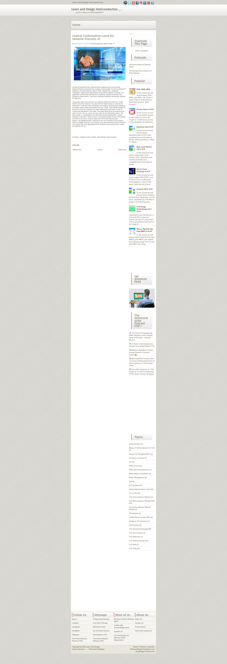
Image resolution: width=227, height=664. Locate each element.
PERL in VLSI (134, 466)
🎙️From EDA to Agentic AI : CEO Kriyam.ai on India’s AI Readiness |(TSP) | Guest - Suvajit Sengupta (141, 371)
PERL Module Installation (139, 473)
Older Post (122, 150)
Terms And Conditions (143, 631)
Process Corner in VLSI (145, 109)
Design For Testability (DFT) (139, 454)
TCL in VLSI (133, 493)
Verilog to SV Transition (138, 521)
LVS (130, 462)
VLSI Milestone (135, 537)
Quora (74, 619)
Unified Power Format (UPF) (139, 517)
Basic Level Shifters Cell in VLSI (144, 148)
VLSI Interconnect (136, 533)
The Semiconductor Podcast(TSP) (142, 501)
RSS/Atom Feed (99, 627)
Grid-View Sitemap (100, 623)
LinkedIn (75, 623)
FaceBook (75, 631)
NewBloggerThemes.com (145, 651)
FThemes (142, 647)
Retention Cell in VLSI (145, 127)
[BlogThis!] (75, 145)
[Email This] (73, 145)
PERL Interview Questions (139, 470)
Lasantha (150, 647)
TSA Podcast (134, 513)
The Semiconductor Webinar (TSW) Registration (121, 637)
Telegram (75, 634)
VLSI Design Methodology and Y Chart (144, 209)
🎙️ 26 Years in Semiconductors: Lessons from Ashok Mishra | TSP (141, 345)
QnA (130, 481)
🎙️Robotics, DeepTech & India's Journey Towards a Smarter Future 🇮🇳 (141, 352)
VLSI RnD (132, 544)
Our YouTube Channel (101, 631)
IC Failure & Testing (136, 458)
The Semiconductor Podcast (140, 497)
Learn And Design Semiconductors (87, 2)
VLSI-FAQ (132, 548)
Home (76, 24)
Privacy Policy (140, 627)
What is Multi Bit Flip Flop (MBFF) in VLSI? (145, 230)
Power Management (136, 477)
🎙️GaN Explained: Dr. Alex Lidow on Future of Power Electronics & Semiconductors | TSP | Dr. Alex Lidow (142, 362)
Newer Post (77, 150)
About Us (138, 619)
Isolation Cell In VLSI (144, 189)
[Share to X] (76, 145)
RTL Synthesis (134, 485)
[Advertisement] (140, 259)
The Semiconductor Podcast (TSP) (79, 639)
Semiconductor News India (101, 43)
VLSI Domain (134, 525)
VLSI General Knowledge (138, 529)
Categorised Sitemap (101, 619)
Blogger (102, 649)
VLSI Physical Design (137, 540)
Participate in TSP (100, 634)
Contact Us (139, 623)
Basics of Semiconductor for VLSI (142, 448)
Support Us (118, 631)
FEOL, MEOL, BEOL (143, 89)
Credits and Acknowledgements (121, 626)
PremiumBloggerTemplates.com (142, 649)
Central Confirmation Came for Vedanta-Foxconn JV (93, 37)
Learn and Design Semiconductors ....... (97, 9)
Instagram (76, 627)
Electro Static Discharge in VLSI (143, 170)
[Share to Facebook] (78, 145)
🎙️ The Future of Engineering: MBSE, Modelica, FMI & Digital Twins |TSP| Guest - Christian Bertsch (140, 336)
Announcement (135, 444)
